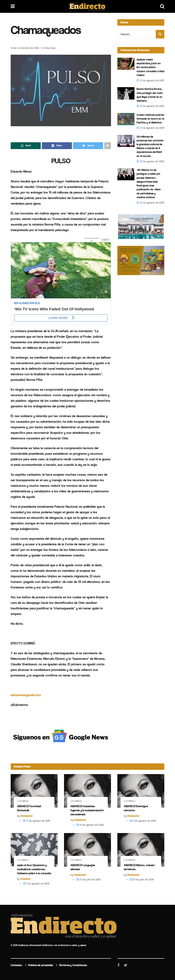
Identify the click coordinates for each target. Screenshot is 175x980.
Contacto (16, 965)
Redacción (27, 815)
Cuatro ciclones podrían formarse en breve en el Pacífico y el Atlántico (150, 118)
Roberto (26, 878)
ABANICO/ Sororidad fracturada (29, 808)
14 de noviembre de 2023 (25, 48)
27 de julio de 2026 (89, 879)
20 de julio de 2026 (143, 879)
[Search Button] (160, 34)
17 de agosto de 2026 (37, 820)
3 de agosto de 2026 (144, 820)
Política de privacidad (40, 965)
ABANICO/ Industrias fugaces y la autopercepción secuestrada (87, 810)
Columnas (49, 48)
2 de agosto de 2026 (37, 883)
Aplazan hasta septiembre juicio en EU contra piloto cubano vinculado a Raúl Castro (150, 67)
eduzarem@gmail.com (26, 695)
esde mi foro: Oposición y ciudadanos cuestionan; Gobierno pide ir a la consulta (34, 869)
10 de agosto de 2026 (91, 824)
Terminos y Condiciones (73, 965)
